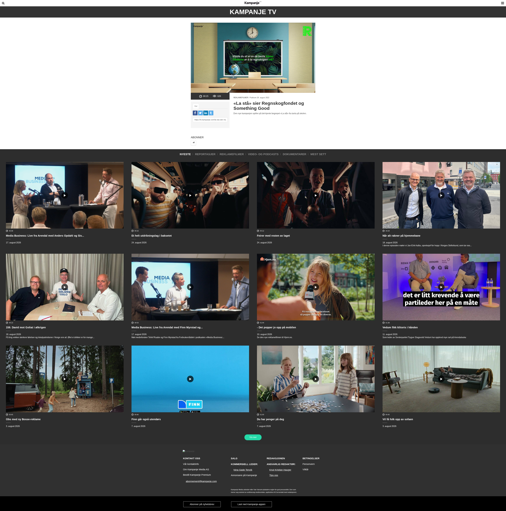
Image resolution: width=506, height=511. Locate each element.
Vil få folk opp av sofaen (398, 419)
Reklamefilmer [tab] (232, 154)
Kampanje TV (253, 12)
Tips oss (273, 475)
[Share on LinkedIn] (205, 113)
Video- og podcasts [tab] (263, 154)
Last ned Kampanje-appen (251, 504)
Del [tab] (195, 106)
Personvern (309, 464)
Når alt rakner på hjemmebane (401, 235)
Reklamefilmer (240, 98)
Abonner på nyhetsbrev (202, 504)
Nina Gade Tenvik (242, 470)
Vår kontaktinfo (191, 464)
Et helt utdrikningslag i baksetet (152, 235)
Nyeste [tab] (185, 154)
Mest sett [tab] (318, 154)
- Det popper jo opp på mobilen (276, 327)
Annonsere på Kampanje (244, 475)
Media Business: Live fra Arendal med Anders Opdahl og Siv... (45, 235)
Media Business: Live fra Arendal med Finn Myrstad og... (167, 327)
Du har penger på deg (270, 419)
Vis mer (253, 437)
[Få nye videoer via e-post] (193, 142)
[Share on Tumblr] (211, 113)
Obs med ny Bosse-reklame (23, 419)
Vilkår (305, 469)
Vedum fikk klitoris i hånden (400, 327)
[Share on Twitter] (200, 113)
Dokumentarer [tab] (294, 154)
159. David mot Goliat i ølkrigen (26, 327)
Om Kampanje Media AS (196, 469)
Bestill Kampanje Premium (197, 475)
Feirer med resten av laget (273, 235)
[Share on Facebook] (195, 113)
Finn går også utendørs (146, 419)
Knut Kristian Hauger (280, 470)
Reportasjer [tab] (205, 154)
